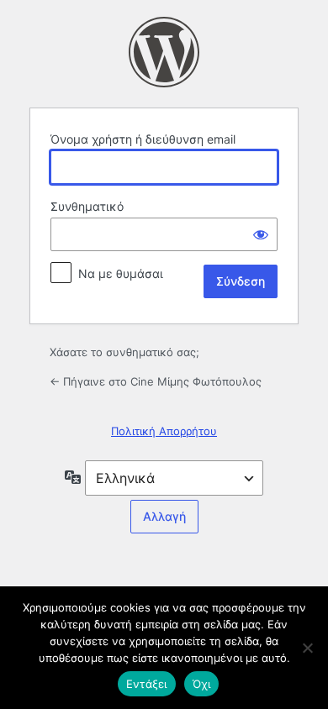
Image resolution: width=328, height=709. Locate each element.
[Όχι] (307, 647)
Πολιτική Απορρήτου (164, 431)
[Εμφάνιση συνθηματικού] (261, 234)
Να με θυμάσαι (120, 273)
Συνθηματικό (87, 206)
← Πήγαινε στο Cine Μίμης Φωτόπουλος (156, 381)
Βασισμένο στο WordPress (164, 52)
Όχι (202, 684)
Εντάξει (146, 684)
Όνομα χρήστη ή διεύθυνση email (142, 139)
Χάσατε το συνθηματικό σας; (124, 352)
